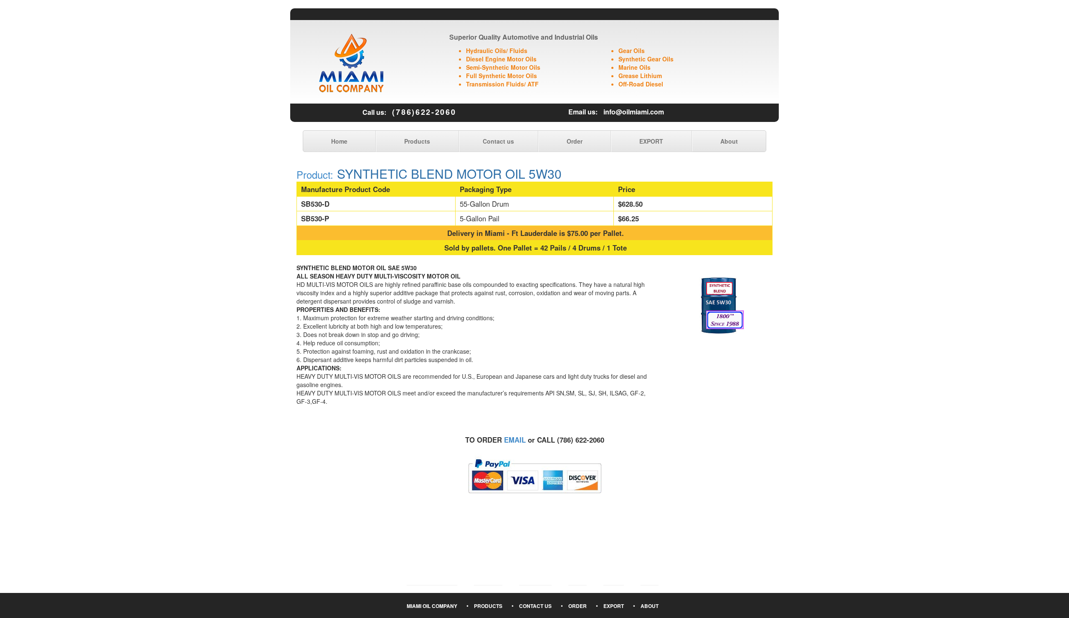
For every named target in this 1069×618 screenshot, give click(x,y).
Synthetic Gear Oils (646, 59)
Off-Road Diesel (640, 84)
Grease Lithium (640, 75)
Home (339, 141)
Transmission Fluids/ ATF (502, 84)
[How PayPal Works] (534, 475)
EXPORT (651, 141)
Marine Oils (634, 67)
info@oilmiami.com (633, 112)
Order (575, 141)
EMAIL (515, 440)
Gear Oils (631, 50)
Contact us (498, 141)
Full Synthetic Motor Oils (501, 75)
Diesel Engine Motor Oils (501, 59)
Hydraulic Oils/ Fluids (496, 50)
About (729, 141)
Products (417, 141)
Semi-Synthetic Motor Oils (503, 67)
